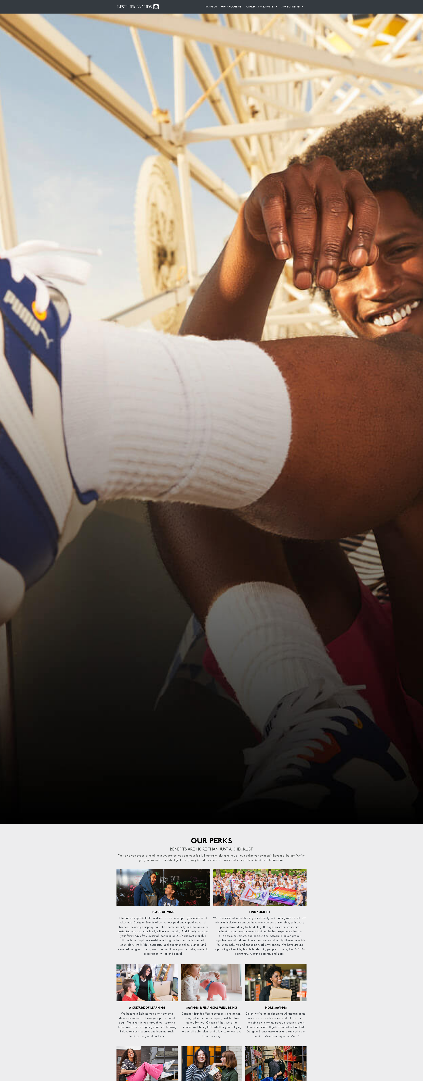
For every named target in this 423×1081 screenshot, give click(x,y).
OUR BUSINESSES (291, 7)
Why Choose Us (231, 7)
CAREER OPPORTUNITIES (260, 7)
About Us (211, 7)
